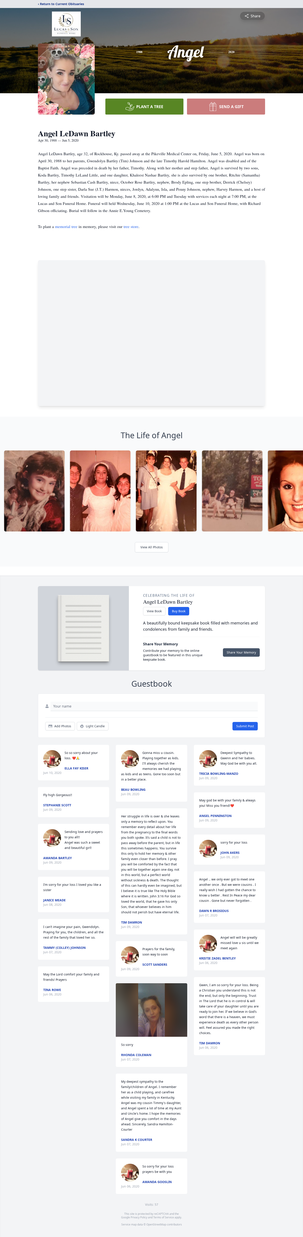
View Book (154, 611)
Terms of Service (163, 1217)
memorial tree (66, 226)
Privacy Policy (139, 1217)
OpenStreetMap (156, 1224)
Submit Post (245, 726)
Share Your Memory (241, 652)
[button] (151, 1010)
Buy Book (178, 611)
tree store (131, 226)
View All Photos (151, 547)
